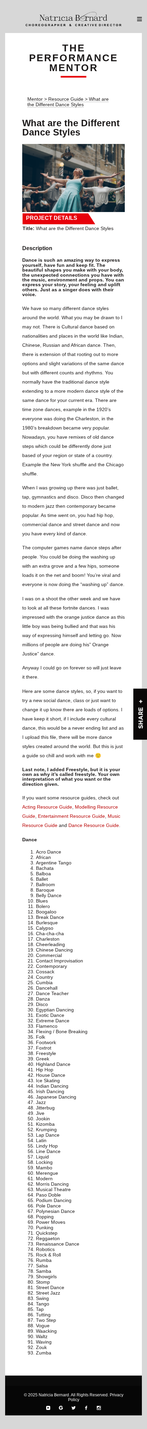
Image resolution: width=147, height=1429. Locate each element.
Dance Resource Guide (93, 825)
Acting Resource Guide (47, 807)
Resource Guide (66, 99)
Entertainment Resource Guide (71, 816)
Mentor (35, 99)
